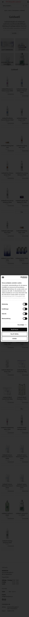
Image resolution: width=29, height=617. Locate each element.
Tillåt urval (14, 334)
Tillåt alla (14, 329)
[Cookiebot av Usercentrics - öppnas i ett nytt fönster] (20, 277)
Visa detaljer (20, 324)
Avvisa (14, 338)
